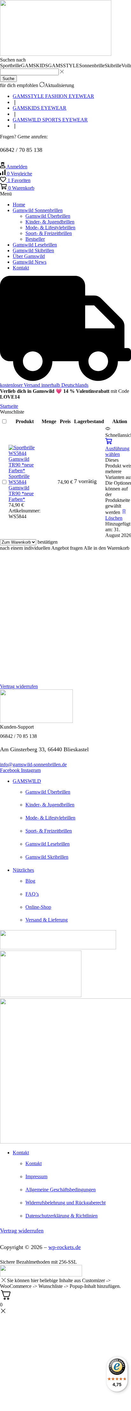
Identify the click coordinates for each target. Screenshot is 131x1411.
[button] (16, 173)
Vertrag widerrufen (19, 686)
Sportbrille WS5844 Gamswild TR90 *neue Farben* (21, 488)
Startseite (9, 406)
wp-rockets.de (64, 1247)
